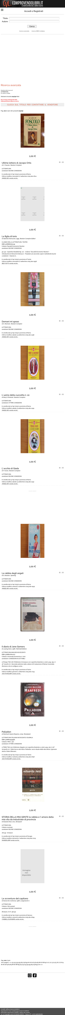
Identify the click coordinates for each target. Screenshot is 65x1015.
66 (39, 962)
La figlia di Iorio (9, 236)
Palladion (6, 732)
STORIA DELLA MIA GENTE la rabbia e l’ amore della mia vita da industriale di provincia (28, 818)
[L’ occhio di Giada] (32, 452)
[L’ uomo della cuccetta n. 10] (32, 379)
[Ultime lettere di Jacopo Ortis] (32, 147)
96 (31, 964)
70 (47, 962)
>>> (42, 964)
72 (50, 962)
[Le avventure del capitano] (32, 882)
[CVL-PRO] (61, 162)
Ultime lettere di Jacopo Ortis (16, 163)
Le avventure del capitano (15, 898)
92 (24, 964)
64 (36, 962)
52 (14, 962)
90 (20, 964)
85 (11, 964)
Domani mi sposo (10, 321)
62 (32, 962)
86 (13, 964)
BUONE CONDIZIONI (15, 170)
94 (27, 964)
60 (28, 962)
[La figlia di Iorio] (32, 220)
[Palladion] (32, 716)
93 (25, 964)
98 (35, 964)
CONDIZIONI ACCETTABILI (17, 658)
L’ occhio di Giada (10, 468)
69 (45, 962)
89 (18, 964)
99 (37, 964)
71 (48, 962)
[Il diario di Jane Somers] (32, 631)
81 (3, 964)
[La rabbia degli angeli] (32, 557)
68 (43, 962)
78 (61, 962)
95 (29, 964)
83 (7, 964)
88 (16, 964)
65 (37, 962)
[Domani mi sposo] (32, 306)
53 (16, 962)
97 (33, 964)
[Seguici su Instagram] (30, 977)
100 (39, 964)
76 (57, 962)
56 (21, 962)
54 (17, 962)
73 (52, 962)
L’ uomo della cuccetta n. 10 (15, 395)
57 (23, 962)
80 (2, 964)
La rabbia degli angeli (12, 573)
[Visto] (59, 162)
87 (14, 964)
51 (12, 962)
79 (62, 962)
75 (55, 962)
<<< (10, 962)
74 (54, 962)
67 (41, 962)
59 (26, 962)
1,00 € (32, 156)
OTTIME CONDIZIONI (15, 403)
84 (9, 964)
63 (34, 962)
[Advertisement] (32, 47)
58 (25, 962)
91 (22, 964)
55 (19, 962)
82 (5, 964)
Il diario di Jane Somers (13, 646)
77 (59, 962)
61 (30, 962)
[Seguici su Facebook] (35, 977)
